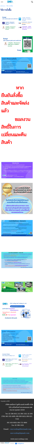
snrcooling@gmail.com (19, 433)
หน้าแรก (2, 6)
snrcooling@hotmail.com (20, 429)
